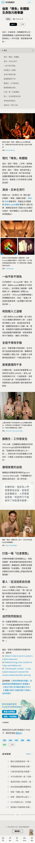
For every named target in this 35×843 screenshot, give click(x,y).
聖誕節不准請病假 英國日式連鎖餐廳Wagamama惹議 (21, 807)
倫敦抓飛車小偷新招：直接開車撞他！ (20, 781)
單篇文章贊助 (9, 711)
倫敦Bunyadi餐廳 (11, 204)
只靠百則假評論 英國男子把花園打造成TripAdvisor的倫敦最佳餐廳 (21, 771)
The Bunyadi (9, 269)
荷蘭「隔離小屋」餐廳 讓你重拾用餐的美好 (20, 791)
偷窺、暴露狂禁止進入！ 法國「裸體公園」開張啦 (20, 796)
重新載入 (18, 831)
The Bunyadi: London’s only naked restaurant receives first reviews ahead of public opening (16, 671)
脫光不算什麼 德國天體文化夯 (16, 687)
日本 (6, 201)
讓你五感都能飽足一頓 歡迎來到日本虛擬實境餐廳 (20, 761)
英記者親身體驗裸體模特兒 (20, 786)
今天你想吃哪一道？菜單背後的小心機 (20, 776)
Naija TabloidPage (11, 545)
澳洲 (30, 198)
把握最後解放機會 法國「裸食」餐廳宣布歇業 (19, 766)
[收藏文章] (27, 19)
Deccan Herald (10, 150)
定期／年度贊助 (10, 716)
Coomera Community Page (14, 431)
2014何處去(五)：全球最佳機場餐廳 (21, 802)
